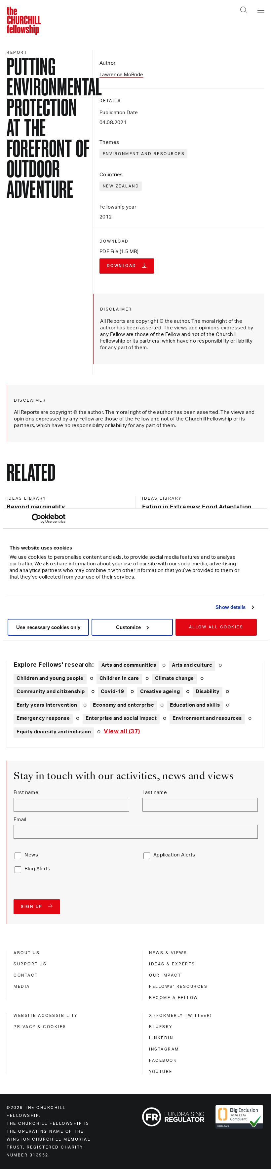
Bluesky (161, 1027)
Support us (30, 964)
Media (22, 986)
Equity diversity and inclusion (54, 731)
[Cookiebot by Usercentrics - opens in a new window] (36, 518)
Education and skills (195, 705)
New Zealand (121, 186)
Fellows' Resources (178, 986)
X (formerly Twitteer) (180, 1016)
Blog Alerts (37, 868)
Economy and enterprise (123, 705)
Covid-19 (112, 691)
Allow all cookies (216, 627)
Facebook (163, 1060)
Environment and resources (144, 154)
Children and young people (50, 678)
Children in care (119, 678)
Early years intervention (47, 705)
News (31, 854)
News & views (168, 953)
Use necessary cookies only (48, 627)
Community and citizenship (51, 691)
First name (26, 792)
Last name (154, 792)
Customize (128, 627)
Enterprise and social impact (121, 718)
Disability (207, 691)
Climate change (174, 678)
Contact (26, 975)
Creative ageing (160, 691)
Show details (230, 607)
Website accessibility (46, 1016)
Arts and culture (192, 665)
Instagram (164, 1049)
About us (27, 953)
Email (20, 819)
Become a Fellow (173, 998)
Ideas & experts (172, 964)
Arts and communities (128, 665)
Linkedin (161, 1038)
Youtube (161, 1072)
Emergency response (43, 718)
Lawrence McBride (121, 74)
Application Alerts (174, 854)
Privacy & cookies (40, 1027)
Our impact (165, 975)
